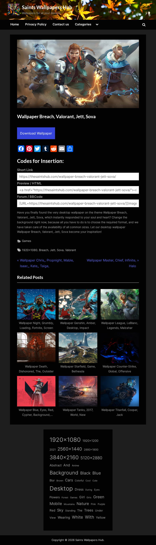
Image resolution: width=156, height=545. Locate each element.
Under (99, 510)
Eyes (97, 489)
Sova (60, 250)
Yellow (100, 517)
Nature (83, 503)
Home (14, 24)
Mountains (69, 504)
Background (64, 473)
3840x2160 (64, 457)
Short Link (25, 170)
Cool (88, 480)
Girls (89, 497)
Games (26, 241)
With (89, 517)
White (77, 517)
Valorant (70, 250)
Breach (43, 250)
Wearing (64, 517)
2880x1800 (91, 449)
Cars (69, 480)
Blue (96, 473)
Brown (59, 480)
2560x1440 (69, 449)
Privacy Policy (36, 24)
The (79, 510)
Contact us (61, 24)
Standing (70, 510)
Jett (52, 250)
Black (85, 473)
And (66, 465)
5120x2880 (91, 457)
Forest (65, 497)
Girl (82, 497)
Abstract (56, 465)
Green (98, 497)
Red (52, 510)
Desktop (61, 488)
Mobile (56, 503)
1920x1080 (29, 250)
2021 (53, 449)
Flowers (55, 497)
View (53, 517)
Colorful (79, 480)
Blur (52, 480)
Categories (83, 24)
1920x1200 (90, 441)
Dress (79, 489)
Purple (101, 504)
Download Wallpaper (36, 133)
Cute (94, 480)
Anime (75, 465)
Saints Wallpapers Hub (47, 7)
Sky (60, 510)
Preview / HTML (29, 183)
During (88, 489)
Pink (93, 504)
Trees (88, 510)
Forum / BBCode (29, 197)
